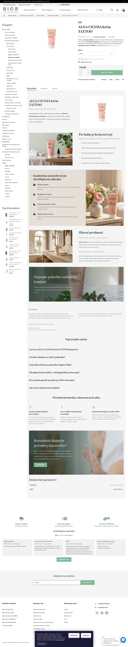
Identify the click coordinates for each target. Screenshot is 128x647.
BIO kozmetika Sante (7, 609)
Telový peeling (12, 52)
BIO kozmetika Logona (8, 612)
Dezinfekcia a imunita (8, 133)
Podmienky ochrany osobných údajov (43, 622)
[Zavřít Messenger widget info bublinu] (103, 637)
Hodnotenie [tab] (44, 88)
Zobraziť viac (64, 559)
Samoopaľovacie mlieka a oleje (15, 64)
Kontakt (66, 609)
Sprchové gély (10, 43)
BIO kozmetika (6, 29)
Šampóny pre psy (11, 108)
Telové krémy (11, 49)
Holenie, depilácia (11, 83)
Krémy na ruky (10, 70)
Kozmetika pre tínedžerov (12, 114)
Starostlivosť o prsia (12, 91)
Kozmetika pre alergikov (8, 122)
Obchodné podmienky (9, 5)
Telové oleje (10, 73)
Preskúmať (40, 465)
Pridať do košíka (107, 72)
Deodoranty (10, 67)
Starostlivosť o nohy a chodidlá (12, 79)
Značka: (86, 79)
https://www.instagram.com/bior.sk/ (102, 613)
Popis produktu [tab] (31, 88)
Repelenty (9, 86)
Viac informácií (60, 640)
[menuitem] (30, 9)
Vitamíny (4, 128)
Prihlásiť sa (87, 582)
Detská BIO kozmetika (11, 94)
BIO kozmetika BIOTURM (9, 622)
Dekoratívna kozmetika (11, 38)
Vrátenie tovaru (38, 5)
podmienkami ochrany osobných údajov (73, 587)
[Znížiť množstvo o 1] (81, 72)
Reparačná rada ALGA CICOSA (13, 149)
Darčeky (4, 119)
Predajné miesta (68, 612)
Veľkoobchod (67, 616)
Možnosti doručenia (86, 62)
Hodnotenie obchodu (64, 531)
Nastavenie (42, 644)
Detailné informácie (113, 45)
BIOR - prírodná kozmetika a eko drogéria (107, 613)
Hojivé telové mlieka (14, 57)
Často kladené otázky (39, 629)
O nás (65, 619)
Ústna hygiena (9, 100)
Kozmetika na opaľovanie (11, 97)
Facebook (97, 613)
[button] (123, 639)
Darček (66, 622)
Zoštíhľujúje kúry (11, 89)
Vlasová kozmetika (10, 32)
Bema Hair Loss (9, 157)
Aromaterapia (5, 117)
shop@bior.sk (103, 607)
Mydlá (8, 76)
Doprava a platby (37, 619)
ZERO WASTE (6, 142)
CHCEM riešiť (5, 136)
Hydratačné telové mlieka (15, 60)
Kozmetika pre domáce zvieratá (13, 105)
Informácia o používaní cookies (41, 625)
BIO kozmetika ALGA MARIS (9, 616)
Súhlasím (86, 635)
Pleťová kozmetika (10, 35)
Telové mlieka (10, 46)
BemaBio (7, 155)
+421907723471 (103, 603)
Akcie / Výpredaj (6, 160)
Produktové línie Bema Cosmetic (11, 152)
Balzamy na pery (6, 139)
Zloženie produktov (7, 625)
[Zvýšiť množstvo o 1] (88, 72)
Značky (4, 163)
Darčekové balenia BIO (8, 130)
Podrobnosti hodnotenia (99, 37)
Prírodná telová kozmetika (12, 41)
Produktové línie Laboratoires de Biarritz (11, 145)
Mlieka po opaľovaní (13, 54)
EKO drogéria (5, 125)
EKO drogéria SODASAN (8, 619)
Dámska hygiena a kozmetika (13, 103)
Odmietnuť (74, 635)
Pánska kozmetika (10, 111)
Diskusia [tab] (54, 88)
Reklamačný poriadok (24, 5)
